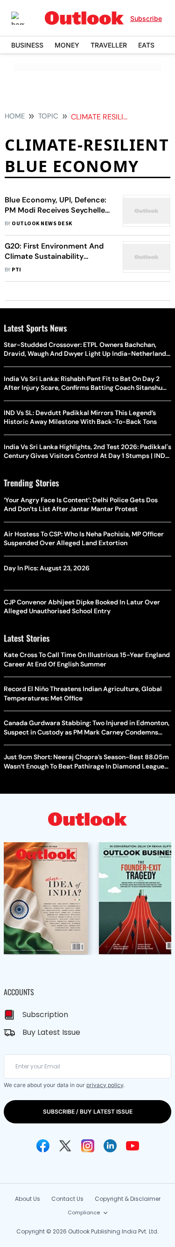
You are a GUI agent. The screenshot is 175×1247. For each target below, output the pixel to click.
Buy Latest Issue (51, 1032)
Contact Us (67, 1199)
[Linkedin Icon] (110, 1145)
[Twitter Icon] (65, 1145)
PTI (16, 270)
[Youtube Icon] (132, 1145)
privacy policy (104, 1084)
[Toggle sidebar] (24, 18)
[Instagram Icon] (87, 1145)
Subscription (45, 1014)
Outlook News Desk (42, 224)
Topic (48, 116)
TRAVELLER (109, 45)
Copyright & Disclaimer (128, 1199)
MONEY (67, 45)
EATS (146, 45)
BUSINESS (27, 45)
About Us (27, 1199)
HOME (15, 116)
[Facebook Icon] (42, 1145)
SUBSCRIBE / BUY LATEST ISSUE (88, 1111)
